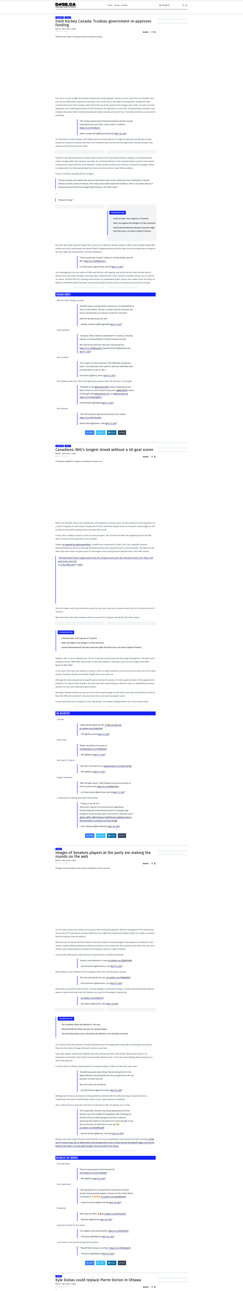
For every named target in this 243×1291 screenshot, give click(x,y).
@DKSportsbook (124, 817)
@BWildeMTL (122, 390)
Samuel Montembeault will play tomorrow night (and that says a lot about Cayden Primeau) (101, 647)
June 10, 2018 (117, 1133)
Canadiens (60, 17)
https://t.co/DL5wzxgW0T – (90, 397)
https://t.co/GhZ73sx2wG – (90, 417)
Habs (80, 565)
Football (117, 5)
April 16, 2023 (120, 133)
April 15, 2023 (116, 966)
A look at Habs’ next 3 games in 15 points (131, 218)
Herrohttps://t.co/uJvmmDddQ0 (93, 1173)
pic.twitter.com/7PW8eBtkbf (118, 977)
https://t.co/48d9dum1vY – (95, 261)
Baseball (125, 5)
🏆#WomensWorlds (113, 725)
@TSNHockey (111, 817)
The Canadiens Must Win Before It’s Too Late (81, 1024)
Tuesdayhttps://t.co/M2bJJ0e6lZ (93, 749)
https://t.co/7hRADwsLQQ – (91, 348)
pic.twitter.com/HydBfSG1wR (113, 1197)
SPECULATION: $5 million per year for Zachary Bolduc (84, 1029)
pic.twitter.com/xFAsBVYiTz (92, 998)
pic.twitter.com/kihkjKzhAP (91, 728)
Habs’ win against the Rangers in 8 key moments (134, 223)
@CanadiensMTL (102, 387)
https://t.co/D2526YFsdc (118, 1231)
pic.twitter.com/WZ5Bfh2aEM (91, 1128)
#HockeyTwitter (86, 821)
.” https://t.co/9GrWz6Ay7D (119, 1248)
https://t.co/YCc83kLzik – (90, 128)
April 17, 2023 (117, 267)
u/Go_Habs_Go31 (67, 565)
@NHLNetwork (98, 817)
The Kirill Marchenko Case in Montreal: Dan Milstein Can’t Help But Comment (95, 1034)
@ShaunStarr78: (121, 394)
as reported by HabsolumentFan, (76, 544)
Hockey (110, 5)
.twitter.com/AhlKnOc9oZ (115, 1214)
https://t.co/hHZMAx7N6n (108, 786)
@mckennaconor (102, 394)
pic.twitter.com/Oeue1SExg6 (105, 821)
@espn (82, 817)
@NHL (89, 817)
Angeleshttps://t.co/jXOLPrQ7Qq (117, 766)
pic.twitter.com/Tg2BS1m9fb (120, 960)
